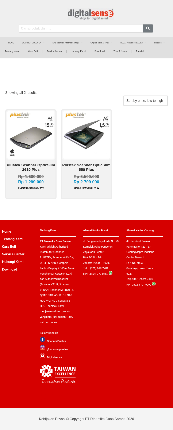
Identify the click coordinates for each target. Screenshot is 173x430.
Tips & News (120, 51)
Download (100, 51)
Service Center (54, 51)
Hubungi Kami (78, 51)
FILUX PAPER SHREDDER (131, 43)
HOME (11, 43)
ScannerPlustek (56, 341)
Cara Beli (33, 51)
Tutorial (140, 51)
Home (6, 231)
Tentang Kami (12, 51)
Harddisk (157, 43)
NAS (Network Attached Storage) (66, 43)
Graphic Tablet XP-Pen (100, 43)
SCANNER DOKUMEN (31, 43)
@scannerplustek (57, 349)
